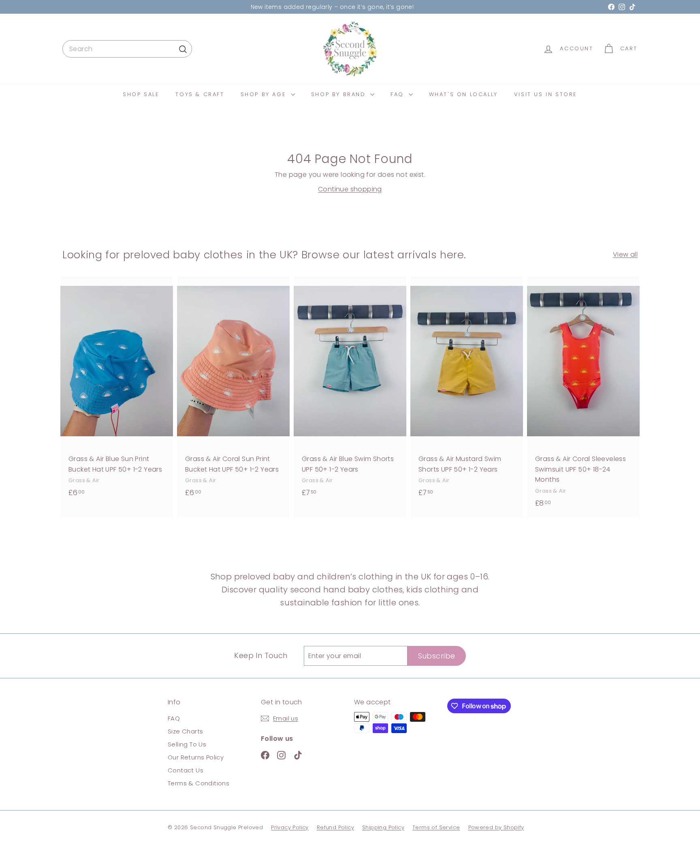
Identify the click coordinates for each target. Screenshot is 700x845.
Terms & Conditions (198, 783)
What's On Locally (463, 94)
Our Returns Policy (196, 757)
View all (625, 254)
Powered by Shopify (496, 827)
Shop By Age (265, 94)
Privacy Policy (290, 827)
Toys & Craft (199, 94)
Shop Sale (141, 94)
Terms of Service (436, 827)
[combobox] (127, 49)
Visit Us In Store (545, 94)
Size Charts (185, 731)
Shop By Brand (339, 94)
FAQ (398, 94)
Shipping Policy (383, 827)
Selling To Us (187, 744)
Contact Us (185, 770)
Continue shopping (350, 189)
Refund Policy (335, 827)
